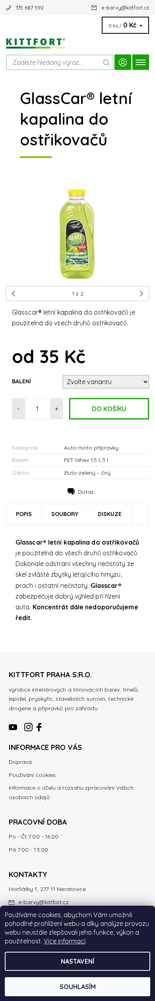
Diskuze (110, 514)
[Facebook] (40, 724)
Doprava (20, 761)
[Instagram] (28, 724)
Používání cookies (32, 775)
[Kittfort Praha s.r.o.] (77, 41)
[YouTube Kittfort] (13, 724)
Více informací (64, 941)
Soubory (64, 514)
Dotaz (86, 491)
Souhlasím (78, 987)
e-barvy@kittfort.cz (125, 7)
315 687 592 (30, 7)
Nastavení (77, 961)
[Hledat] (106, 62)
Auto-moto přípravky (91, 447)
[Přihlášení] (122, 62)
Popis (24, 514)
